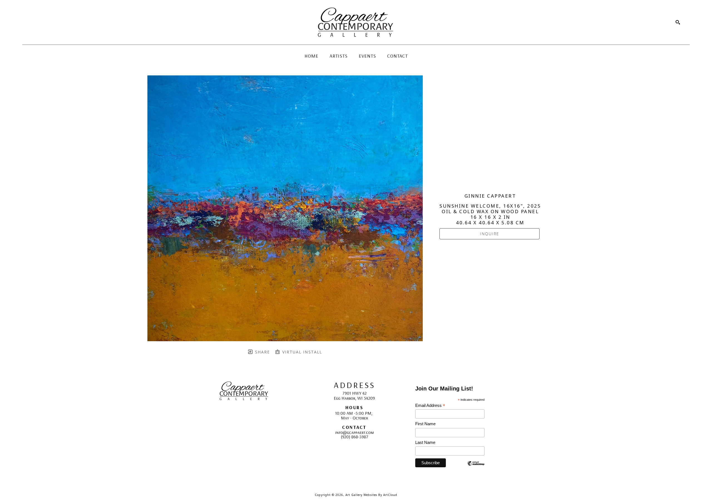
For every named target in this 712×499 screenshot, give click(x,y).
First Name (425, 423)
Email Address (430, 406)
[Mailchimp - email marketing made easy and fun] (475, 467)
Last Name (425, 442)
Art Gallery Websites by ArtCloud (371, 495)
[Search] (678, 22)
